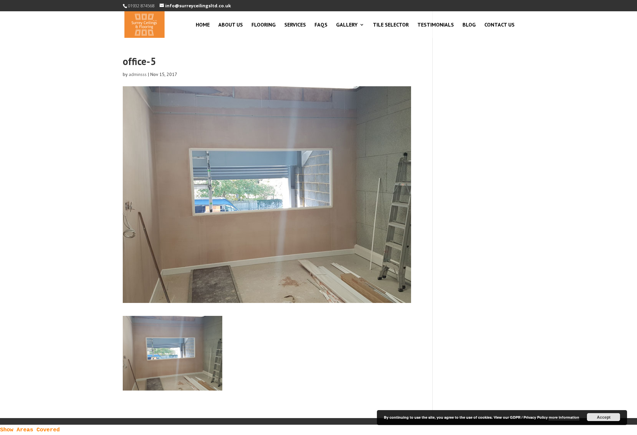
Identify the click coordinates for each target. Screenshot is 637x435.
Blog (469, 25)
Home (203, 25)
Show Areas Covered (30, 430)
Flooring (263, 25)
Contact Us (499, 25)
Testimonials (435, 25)
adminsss (138, 74)
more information (564, 417)
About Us (230, 25)
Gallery (347, 25)
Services (295, 25)
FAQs (321, 25)
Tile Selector (391, 25)
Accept (603, 417)
